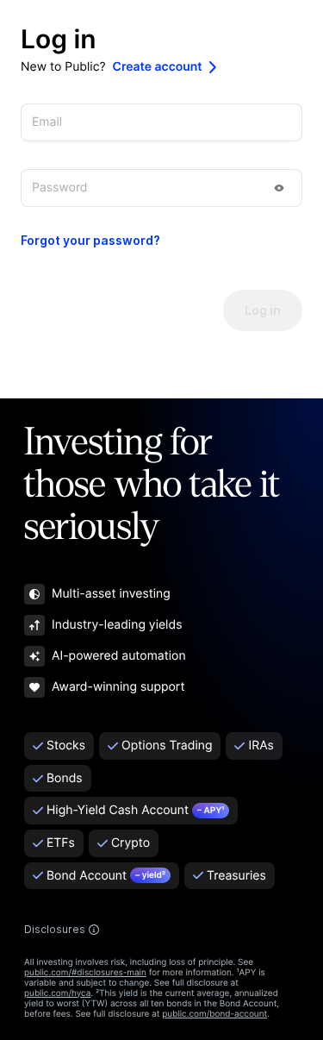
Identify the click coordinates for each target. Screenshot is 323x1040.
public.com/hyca (57, 993)
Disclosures (54, 930)
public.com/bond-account (214, 1014)
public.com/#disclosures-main (85, 973)
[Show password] (279, 188)
